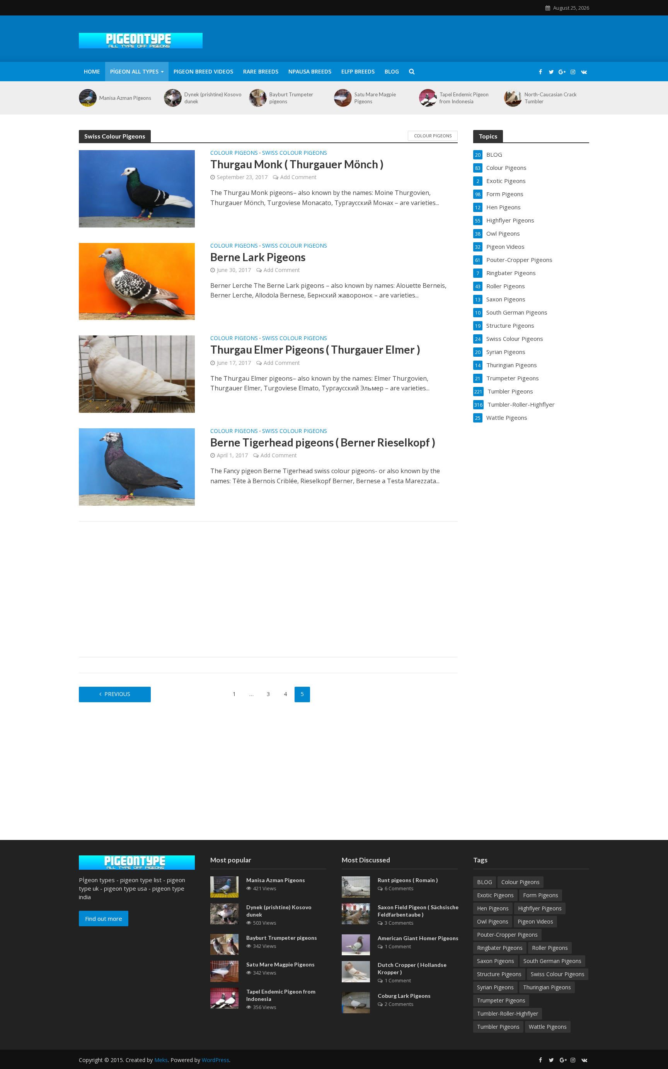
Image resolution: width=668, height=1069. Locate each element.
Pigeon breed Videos (203, 71)
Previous (117, 694)
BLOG (392, 71)
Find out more (103, 918)
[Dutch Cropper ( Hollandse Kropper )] (356, 971)
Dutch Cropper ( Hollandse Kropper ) (412, 968)
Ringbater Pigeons (500, 947)
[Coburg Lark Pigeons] (356, 1002)
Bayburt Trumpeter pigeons (291, 97)
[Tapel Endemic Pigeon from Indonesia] (427, 98)
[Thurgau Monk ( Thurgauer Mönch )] (137, 188)
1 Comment (398, 946)
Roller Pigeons (550, 947)
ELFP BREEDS (358, 71)
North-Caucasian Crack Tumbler (551, 97)
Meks (161, 1060)
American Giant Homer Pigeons (418, 938)
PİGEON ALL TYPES (134, 71)
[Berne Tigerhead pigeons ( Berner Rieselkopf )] (137, 466)
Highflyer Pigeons (540, 908)
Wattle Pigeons (548, 1026)
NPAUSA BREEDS (309, 71)
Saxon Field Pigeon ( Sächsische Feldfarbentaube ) (418, 911)
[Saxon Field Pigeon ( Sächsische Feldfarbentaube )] (356, 913)
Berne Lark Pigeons (257, 256)
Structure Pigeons (499, 974)
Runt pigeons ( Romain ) (408, 880)
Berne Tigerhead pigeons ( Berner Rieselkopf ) (322, 442)
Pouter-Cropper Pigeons (507, 934)
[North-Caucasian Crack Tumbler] (512, 98)
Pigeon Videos (535, 921)
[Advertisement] (268, 589)
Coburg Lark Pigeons (404, 995)
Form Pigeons (540, 895)
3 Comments (399, 922)
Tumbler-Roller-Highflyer (507, 1013)
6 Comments (399, 888)
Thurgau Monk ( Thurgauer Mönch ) (296, 164)
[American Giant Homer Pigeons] (356, 944)
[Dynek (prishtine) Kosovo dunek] (172, 98)
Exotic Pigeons (495, 895)
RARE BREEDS (260, 71)
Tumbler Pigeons (498, 1026)
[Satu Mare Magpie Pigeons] (342, 98)
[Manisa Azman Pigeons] (87, 98)
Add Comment (298, 177)
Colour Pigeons (433, 136)
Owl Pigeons (492, 921)
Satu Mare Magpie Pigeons (375, 97)
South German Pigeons (552, 961)
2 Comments (399, 1004)
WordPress (215, 1060)
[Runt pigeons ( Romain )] (356, 886)
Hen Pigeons (493, 908)
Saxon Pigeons (495, 961)
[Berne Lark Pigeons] (137, 281)
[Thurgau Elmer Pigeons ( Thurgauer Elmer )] (137, 373)
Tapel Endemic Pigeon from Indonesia (464, 97)
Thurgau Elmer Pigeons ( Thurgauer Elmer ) (315, 349)
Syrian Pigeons (495, 987)
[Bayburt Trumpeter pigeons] (257, 98)
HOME (92, 71)
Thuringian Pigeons (547, 987)
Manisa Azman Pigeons (125, 98)
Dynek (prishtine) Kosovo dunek (213, 97)
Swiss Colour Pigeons (294, 153)
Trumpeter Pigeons (501, 1000)
